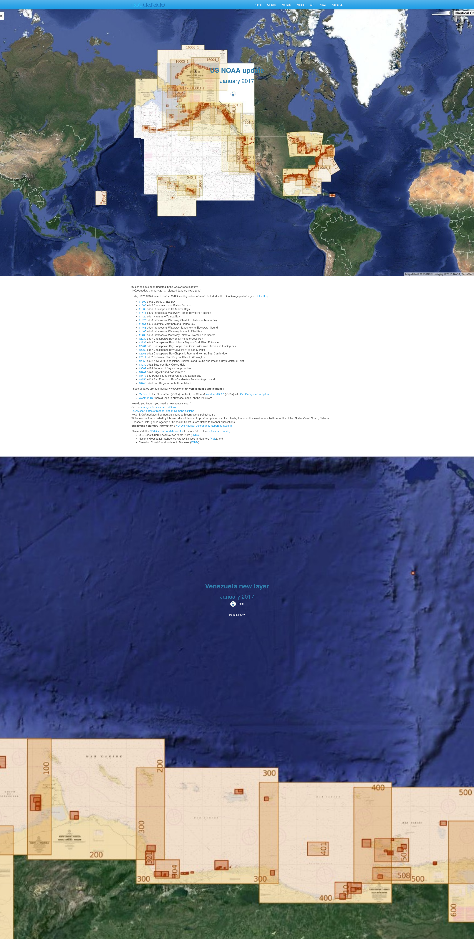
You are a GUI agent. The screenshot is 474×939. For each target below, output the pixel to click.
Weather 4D (146, 398)
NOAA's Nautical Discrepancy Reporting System (204, 425)
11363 (142, 305)
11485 (142, 335)
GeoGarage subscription (254, 394)
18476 (142, 375)
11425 (142, 320)
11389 (142, 309)
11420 (142, 316)
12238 (142, 342)
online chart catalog (219, 431)
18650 (142, 379)
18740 (142, 383)
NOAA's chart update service (166, 431)
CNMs (194, 442)
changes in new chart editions (158, 407)
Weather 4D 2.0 (215, 394)
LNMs (195, 435)
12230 (142, 338)
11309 (142, 301)
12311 (142, 357)
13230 (142, 364)
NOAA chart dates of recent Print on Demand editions (162, 411)
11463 (142, 327)
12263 (142, 350)
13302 (142, 368)
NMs (213, 438)
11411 (142, 312)
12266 (142, 353)
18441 (142, 372)
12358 (142, 361)
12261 (142, 346)
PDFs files (262, 296)
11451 (142, 324)
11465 (142, 331)
